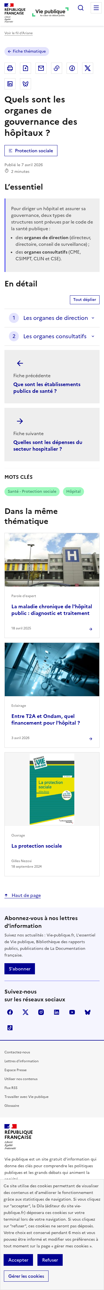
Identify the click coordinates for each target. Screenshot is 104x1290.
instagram (41, 1012)
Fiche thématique (29, 51)
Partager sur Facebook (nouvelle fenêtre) (72, 68)
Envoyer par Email (41, 68)
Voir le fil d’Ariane (18, 33)
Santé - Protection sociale (32, 491)
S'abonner (20, 968)
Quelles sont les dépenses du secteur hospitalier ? (47, 445)
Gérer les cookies (26, 1276)
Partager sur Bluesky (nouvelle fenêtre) (25, 83)
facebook (10, 1012)
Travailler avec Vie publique (26, 1096)
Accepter (18, 1260)
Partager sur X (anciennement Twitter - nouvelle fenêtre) (87, 68)
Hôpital (73, 491)
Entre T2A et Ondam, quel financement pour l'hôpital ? (45, 719)
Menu (96, 7)
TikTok (10, 1027)
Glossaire (11, 1105)
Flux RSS (10, 1087)
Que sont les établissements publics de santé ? (46, 388)
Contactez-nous (17, 1052)
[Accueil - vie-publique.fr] (50, 12)
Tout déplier (84, 300)
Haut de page (26, 895)
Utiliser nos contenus (20, 1078)
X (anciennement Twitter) (25, 1012)
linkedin (56, 1012)
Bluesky (87, 1012)
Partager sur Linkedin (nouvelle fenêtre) (10, 83)
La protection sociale (36, 846)
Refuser (50, 1260)
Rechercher (80, 7)
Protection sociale (34, 150)
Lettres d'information (21, 1061)
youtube (72, 1012)
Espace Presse (15, 1070)
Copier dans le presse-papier (56, 68)
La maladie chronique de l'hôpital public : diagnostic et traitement (51, 610)
